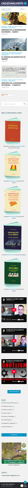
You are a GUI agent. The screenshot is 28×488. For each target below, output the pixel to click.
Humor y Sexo (10, 53)
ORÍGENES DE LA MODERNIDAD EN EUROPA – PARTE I (13, 31)
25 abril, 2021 (4, 34)
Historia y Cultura (17, 26)
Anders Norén (9, 486)
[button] (23, 485)
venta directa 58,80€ (20, 146)
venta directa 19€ (13, 289)
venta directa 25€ (11, 254)
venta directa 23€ (13, 181)
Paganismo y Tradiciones (8, 27)
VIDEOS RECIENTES (14, 391)
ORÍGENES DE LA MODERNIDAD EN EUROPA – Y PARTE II (13, 84)
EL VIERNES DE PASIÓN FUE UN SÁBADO (13, 58)
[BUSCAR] (24, 104)
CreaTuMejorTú (12, 3)
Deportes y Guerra (6, 26)
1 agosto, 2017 (5, 87)
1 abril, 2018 (4, 61)
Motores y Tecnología (8, 416)
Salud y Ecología (7, 426)
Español (6, 94)
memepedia (14, 434)
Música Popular (7, 419)
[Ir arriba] (25, 482)
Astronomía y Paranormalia (9, 52)
